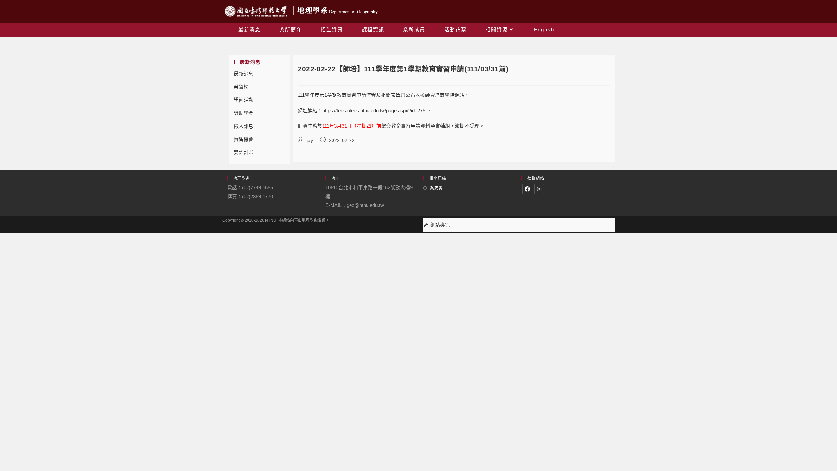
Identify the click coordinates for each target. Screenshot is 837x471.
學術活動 (243, 100)
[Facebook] (527, 189)
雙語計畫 (243, 152)
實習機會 (243, 139)
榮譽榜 (241, 87)
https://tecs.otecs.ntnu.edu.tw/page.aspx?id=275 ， (377, 110)
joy (310, 140)
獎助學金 (243, 113)
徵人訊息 (243, 126)
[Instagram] (539, 189)
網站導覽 (440, 225)
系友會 (436, 187)
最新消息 (243, 74)
